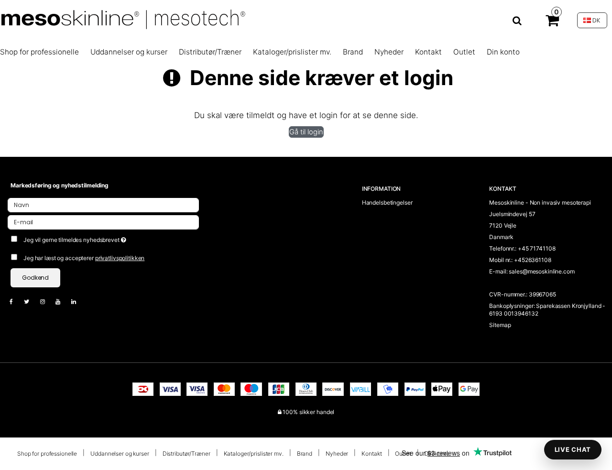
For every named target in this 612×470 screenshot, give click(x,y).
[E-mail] (103, 221)
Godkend (35, 277)
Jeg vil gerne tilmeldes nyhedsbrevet (108, 237)
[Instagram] (47, 301)
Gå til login (306, 132)
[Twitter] (31, 301)
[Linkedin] (78, 301)
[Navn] (103, 204)
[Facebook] (16, 301)
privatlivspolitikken (120, 258)
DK (596, 20)
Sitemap (500, 324)
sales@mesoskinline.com (541, 271)
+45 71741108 (537, 248)
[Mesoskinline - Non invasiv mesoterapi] (267, 20)
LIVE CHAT (573, 449)
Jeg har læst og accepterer (83, 258)
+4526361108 (532, 259)
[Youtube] (62, 301)
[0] (552, 22)
